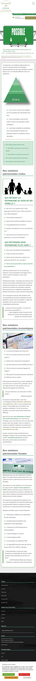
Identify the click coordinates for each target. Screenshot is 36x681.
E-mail (2, 621)
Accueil (2, 53)
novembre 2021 (4, 602)
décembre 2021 (4, 599)
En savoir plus (27, 677)
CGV (2, 656)
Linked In (3, 617)
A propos (3, 653)
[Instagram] (32, 13)
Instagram (3, 614)
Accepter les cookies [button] (9, 674)
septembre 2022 (4, 585)
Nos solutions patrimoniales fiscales (15, 161)
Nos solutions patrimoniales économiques (17, 158)
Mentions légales (4, 660)
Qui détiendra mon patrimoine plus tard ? (18, 154)
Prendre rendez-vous (30, 17)
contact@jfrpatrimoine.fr (19, 18)
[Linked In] (30, 13)
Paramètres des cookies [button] (11, 677)
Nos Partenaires (4, 644)
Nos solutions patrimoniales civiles (15, 144)
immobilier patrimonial (15, 437)
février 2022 (3, 592)
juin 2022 (3, 588)
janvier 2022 (3, 595)
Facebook (3, 611)
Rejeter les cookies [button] (24, 674)
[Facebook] (27, 13)
